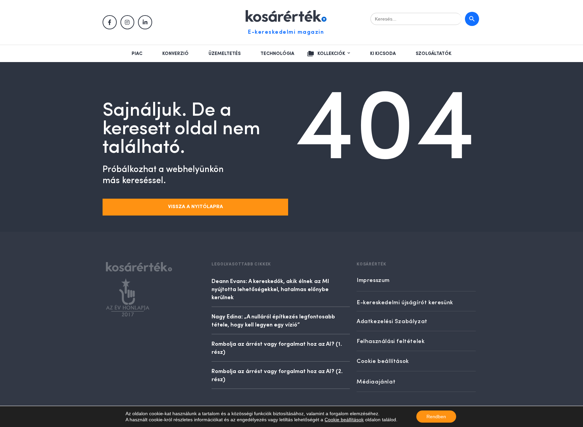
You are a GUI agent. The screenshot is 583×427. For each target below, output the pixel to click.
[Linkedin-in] (145, 22)
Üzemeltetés (225, 53)
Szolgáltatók (433, 53)
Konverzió (175, 53)
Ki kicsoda (383, 53)
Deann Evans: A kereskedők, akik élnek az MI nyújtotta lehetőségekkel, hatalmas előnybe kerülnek (270, 289)
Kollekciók (331, 53)
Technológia (277, 53)
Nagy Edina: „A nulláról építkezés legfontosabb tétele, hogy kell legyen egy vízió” (273, 320)
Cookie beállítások (344, 419)
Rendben (436, 416)
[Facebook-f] (110, 22)
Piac (137, 53)
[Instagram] (127, 22)
